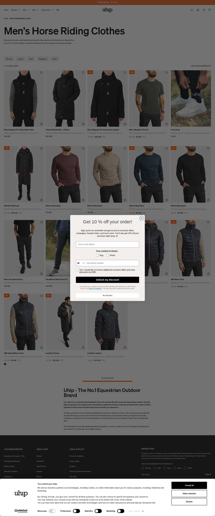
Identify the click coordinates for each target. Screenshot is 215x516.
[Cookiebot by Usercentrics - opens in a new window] (21, 511)
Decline (189, 502)
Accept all (189, 485)
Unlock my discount (107, 279)
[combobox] (80, 263)
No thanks (107, 295)
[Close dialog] (141, 218)
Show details (134, 511)
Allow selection (189, 493)
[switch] (76, 511)
